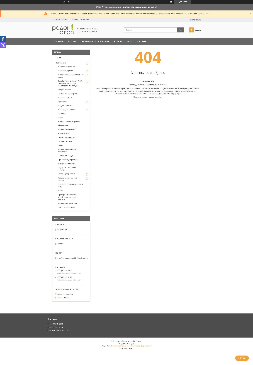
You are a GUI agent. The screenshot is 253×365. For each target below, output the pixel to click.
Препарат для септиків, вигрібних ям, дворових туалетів (67, 197)
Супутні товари (64, 90)
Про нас (72, 41)
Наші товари (60, 63)
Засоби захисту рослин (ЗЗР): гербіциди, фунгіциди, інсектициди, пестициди (70, 83)
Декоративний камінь (67, 164)
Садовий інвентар (65, 106)
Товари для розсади (66, 174)
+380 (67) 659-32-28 (55, 327)
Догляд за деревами (66, 129)
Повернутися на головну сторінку (147, 97)
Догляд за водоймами (67, 203)
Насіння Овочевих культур (69, 121)
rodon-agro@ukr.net (65, 294)
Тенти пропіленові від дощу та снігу (70, 185)
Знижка (61, 118)
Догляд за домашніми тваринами (67, 150)
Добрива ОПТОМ (65, 98)
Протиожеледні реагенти (68, 160)
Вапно (60, 145)
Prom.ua (139, 341)
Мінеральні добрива (66, 67)
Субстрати (62, 102)
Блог (129, 41)
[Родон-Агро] (63, 35)
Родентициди (63, 133)
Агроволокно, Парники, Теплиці (67, 179)
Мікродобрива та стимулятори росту (71, 76)
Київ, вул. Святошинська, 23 (59, 330)
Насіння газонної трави (67, 94)
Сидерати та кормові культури (67, 169)
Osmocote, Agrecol (65, 71)
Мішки (60, 191)
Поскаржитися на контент (120, 346)
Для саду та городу (66, 110)
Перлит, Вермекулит (66, 137)
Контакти (142, 41)
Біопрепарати (63, 125)
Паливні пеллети (65, 141)
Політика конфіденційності (141, 346)
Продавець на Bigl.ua (126, 343)
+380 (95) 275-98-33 (55, 324)
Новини (118, 41)
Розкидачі (62, 113)
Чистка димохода (65, 156)
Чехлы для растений (66, 207)
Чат (244, 358)
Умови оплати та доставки (95, 41)
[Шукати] (180, 29)
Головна (59, 41)
